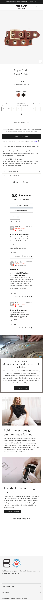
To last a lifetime (11, 175)
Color (21, 91)
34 (23, 109)
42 (21, 114)
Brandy (19, 95)
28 (9, 109)
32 (19, 109)
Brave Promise (12, 511)
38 (33, 109)
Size (21, 101)
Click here (19, 146)
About (4, 580)
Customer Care (8, 586)
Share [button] (14, 252)
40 (38, 109)
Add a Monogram (21, 122)
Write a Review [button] (22, 206)
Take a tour (21, 388)
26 (4, 109)
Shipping (16, 84)
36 (28, 109)
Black (24, 95)
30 (13, 109)
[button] (28, 256)
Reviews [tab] (13, 217)
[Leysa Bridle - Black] (5, 549)
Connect (5, 592)
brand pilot (23, 598)
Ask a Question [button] (22, 210)
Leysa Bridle (14, 248)
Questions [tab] (14, 221)
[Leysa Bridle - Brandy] (3, 549)
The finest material (12, 171)
